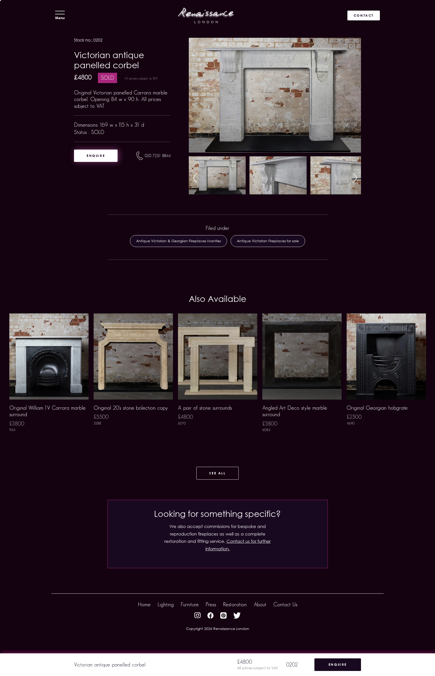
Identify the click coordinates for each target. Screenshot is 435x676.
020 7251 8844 (158, 156)
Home (144, 604)
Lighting (166, 604)
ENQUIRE (96, 156)
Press (211, 604)
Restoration (235, 604)
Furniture (190, 604)
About (260, 604)
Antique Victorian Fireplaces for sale (268, 241)
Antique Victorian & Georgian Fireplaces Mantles (178, 241)
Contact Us (285, 604)
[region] (217, 380)
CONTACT (364, 15)
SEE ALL (217, 473)
